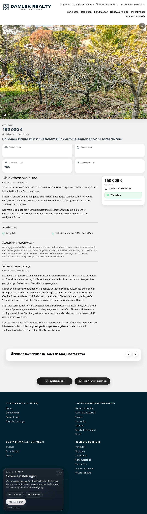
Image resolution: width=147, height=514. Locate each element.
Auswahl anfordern (84, 468)
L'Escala (10, 447)
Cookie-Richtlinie (13, 507)
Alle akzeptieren (16, 502)
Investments (138, 11)
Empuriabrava (12, 451)
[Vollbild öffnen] (5, 114)
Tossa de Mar (12, 417)
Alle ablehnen (15, 494)
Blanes (9, 408)
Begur (78, 434)
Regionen (86, 11)
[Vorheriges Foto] (5, 70)
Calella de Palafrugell (86, 430)
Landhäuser (101, 11)
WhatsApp (116, 195)
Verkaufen (73, 11)
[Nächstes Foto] (142, 70)
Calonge (80, 425)
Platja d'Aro (81, 421)
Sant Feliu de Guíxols (86, 412)
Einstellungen (34, 494)
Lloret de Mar (12, 412)
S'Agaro (79, 417)
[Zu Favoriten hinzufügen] (142, 26)
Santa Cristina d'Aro (85, 408)
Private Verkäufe (135, 16)
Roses (9, 455)
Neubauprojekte (119, 11)
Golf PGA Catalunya (15, 421)
